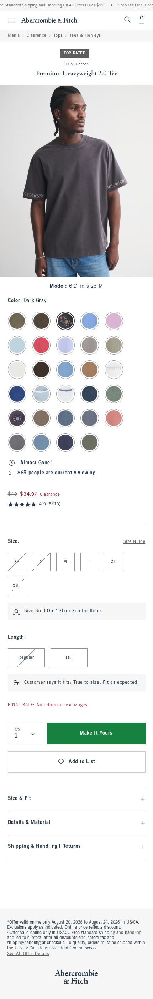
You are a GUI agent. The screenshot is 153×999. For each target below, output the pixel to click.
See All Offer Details (28, 954)
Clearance (37, 36)
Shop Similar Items (80, 611)
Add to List (82, 762)
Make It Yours (96, 733)
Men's (14, 36)
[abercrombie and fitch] (49, 20)
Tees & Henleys (85, 36)
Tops (58, 36)
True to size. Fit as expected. (106, 683)
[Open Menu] (8, 20)
